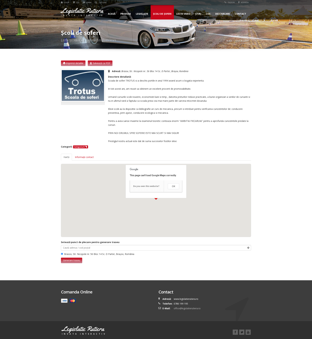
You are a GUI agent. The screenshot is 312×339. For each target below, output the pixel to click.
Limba (88, 2)
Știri (198, 13)
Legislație (142, 13)
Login (66, 2)
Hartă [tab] (66, 157)
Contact (240, 13)
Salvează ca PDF (101, 63)
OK (173, 186)
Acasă (112, 13)
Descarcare (222, 13)
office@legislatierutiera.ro (187, 308)
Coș (77, 2)
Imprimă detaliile (74, 63)
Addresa (244, 2)
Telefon (231, 2)
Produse (125, 13)
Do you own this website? (146, 186)
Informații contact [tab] (84, 157)
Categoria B (79, 147)
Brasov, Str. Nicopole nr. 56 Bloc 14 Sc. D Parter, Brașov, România (99, 254)
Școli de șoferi (162, 13)
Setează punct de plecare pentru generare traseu (90, 242)
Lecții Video (183, 13)
